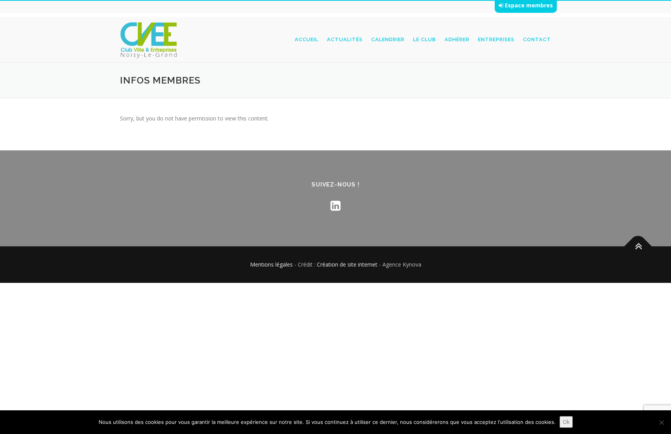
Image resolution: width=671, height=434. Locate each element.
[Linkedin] (335, 205)
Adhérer (457, 39)
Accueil (306, 39)
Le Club (424, 39)
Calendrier (388, 39)
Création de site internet (347, 264)
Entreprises (496, 39)
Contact (537, 39)
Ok (566, 421)
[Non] (661, 422)
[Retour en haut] (638, 246)
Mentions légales (271, 264)
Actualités (345, 39)
